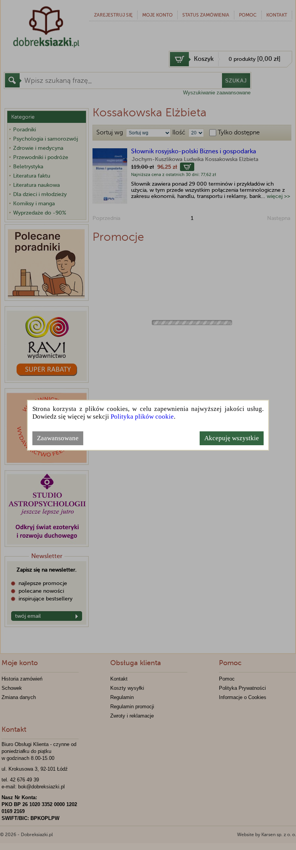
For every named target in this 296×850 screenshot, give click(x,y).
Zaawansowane (58, 438)
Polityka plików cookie (142, 416)
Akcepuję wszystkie (231, 438)
